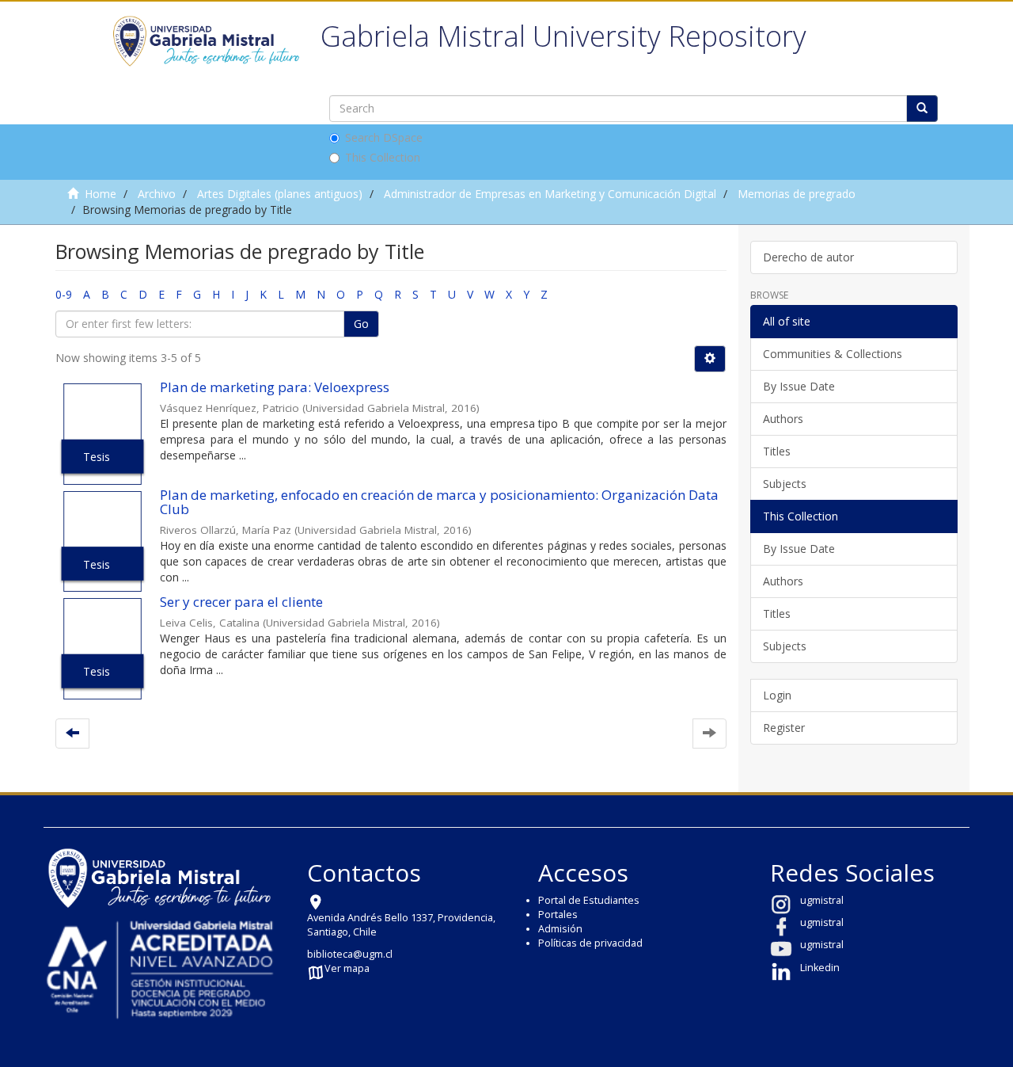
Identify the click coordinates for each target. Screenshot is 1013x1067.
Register (784, 727)
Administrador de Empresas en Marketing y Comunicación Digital (550, 193)
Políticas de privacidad (590, 943)
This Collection (382, 157)
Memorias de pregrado (797, 193)
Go (361, 323)
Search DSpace (384, 137)
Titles (777, 451)
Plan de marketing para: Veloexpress (274, 387)
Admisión (560, 929)
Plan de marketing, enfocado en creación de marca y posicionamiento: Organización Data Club (439, 502)
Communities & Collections (832, 353)
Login (777, 695)
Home (100, 193)
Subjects (784, 483)
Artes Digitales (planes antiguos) (279, 193)
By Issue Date (799, 386)
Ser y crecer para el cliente (241, 602)
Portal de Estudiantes (588, 900)
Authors (783, 418)
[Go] (922, 108)
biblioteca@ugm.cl (350, 954)
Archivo (157, 193)
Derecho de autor (808, 257)
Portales (558, 914)
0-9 (63, 294)
